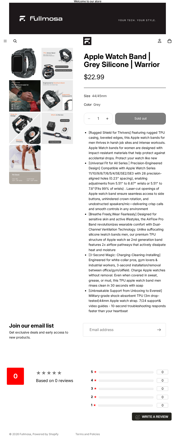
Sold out (140, 118)
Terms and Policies (87, 434)
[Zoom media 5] (25, 128)
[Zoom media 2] (57, 63)
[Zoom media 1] (25, 63)
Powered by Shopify (46, 434)
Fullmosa (25, 434)
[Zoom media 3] (25, 96)
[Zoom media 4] (57, 96)
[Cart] (170, 41)
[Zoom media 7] (25, 164)
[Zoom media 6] (57, 128)
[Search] (15, 41)
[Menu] (5, 41)
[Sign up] (159, 330)
